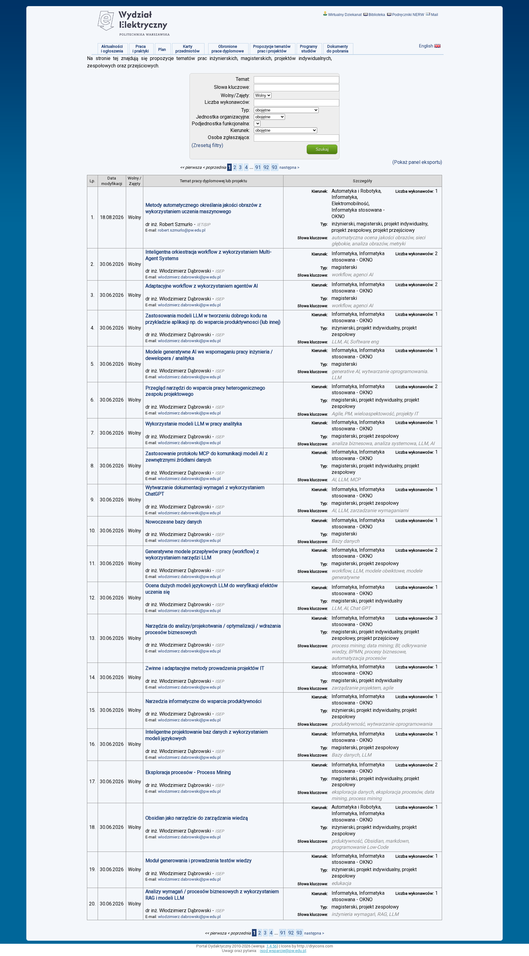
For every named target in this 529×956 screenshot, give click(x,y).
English (426, 46)
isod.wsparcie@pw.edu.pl (283, 950)
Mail (434, 15)
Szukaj (322, 149)
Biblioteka (377, 15)
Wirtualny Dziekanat (345, 15)
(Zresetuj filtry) (207, 145)
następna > (289, 167)
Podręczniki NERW (408, 15)
